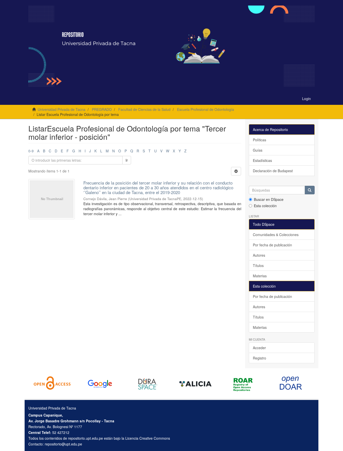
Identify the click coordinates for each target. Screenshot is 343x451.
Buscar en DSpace (268, 199)
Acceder (259, 347)
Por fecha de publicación (272, 244)
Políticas (259, 139)
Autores (259, 255)
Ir (127, 160)
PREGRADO (102, 109)
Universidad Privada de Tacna (61, 109)
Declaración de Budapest (273, 170)
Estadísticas (262, 160)
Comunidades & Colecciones (276, 234)
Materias (260, 275)
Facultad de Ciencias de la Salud (144, 109)
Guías (257, 150)
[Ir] (310, 190)
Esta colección (265, 205)
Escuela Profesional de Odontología (205, 109)
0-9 (31, 150)
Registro (259, 357)
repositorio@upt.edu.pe (63, 443)
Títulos (258, 265)
